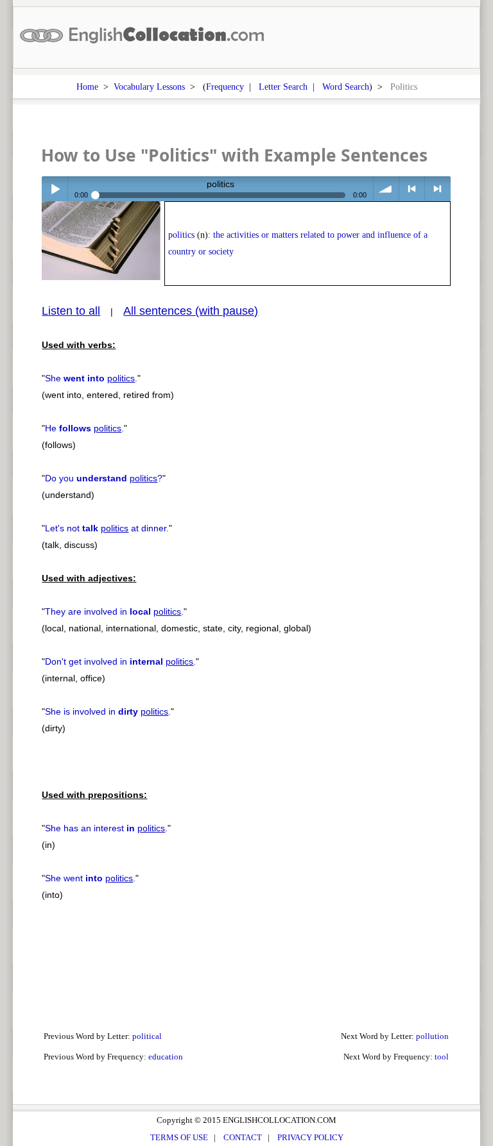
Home (87, 86)
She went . (90, 878)
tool (442, 1056)
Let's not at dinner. (107, 528)
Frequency (225, 86)
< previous (411, 188)
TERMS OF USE (179, 1137)
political (147, 1036)
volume (386, 188)
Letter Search (283, 86)
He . (84, 428)
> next (437, 188)
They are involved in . (114, 611)
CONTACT (242, 1137)
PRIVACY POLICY (310, 1137)
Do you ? (103, 478)
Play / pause (54, 188)
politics (181, 235)
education (165, 1056)
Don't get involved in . (120, 661)
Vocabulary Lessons (149, 86)
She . (91, 378)
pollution (432, 1036)
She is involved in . (108, 711)
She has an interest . (106, 828)
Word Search (345, 86)
